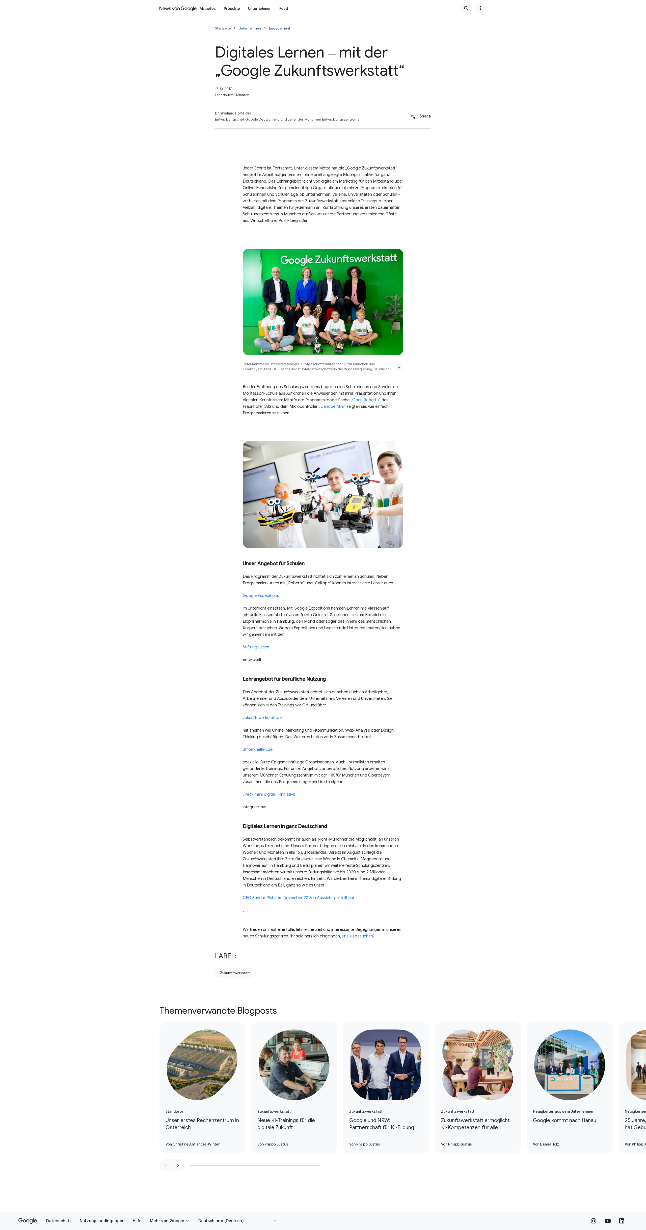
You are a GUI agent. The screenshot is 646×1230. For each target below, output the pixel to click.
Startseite (223, 28)
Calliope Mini (332, 406)
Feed (283, 8)
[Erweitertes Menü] (480, 8)
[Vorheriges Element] (165, 1165)
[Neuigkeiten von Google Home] (178, 8)
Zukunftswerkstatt (235, 972)
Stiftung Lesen (256, 647)
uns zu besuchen (357, 936)
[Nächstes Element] (178, 1165)
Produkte (232, 8)
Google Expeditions (261, 595)
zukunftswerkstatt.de (262, 717)
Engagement (279, 28)
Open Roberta (365, 400)
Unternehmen (259, 8)
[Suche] (466, 8)
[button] (420, 116)
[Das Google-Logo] (27, 1221)
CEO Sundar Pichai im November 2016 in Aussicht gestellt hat (299, 897)
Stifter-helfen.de (258, 749)
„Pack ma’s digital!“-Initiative (269, 794)
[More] (399, 367)
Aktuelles (208, 8)
